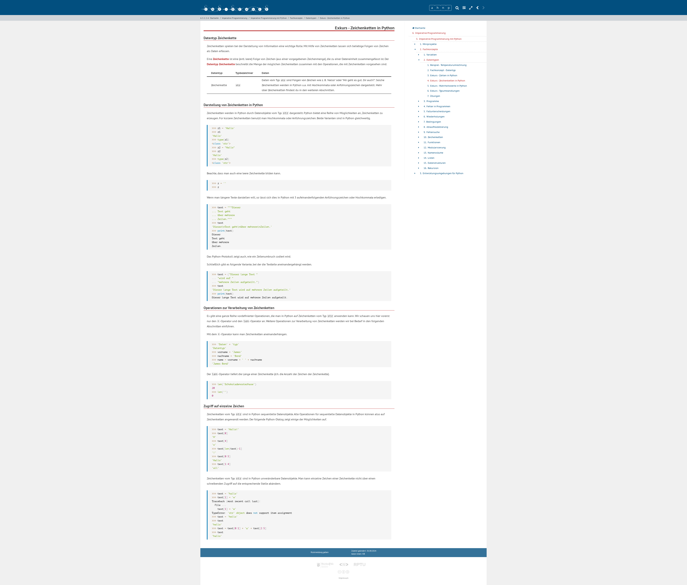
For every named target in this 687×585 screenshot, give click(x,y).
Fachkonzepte (296, 18)
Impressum (343, 578)
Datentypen (311, 18)
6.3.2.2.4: (204, 18)
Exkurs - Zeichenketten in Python (335, 18)
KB (363, 554)
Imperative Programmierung (234, 18)
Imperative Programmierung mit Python (269, 18)
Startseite (214, 18)
